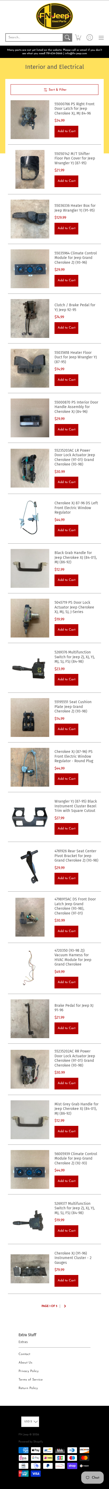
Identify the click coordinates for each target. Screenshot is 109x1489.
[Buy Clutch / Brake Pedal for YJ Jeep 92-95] (30, 318)
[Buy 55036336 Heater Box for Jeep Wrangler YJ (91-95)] (30, 219)
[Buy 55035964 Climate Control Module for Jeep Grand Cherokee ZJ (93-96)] (30, 268)
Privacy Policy (29, 1371)
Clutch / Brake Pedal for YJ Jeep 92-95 (74, 307)
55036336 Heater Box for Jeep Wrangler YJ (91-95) (75, 208)
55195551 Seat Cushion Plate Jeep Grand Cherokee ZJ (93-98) (73, 707)
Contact (24, 1354)
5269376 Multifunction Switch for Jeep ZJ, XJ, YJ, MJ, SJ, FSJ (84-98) (74, 657)
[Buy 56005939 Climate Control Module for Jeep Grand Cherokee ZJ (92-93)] (30, 1169)
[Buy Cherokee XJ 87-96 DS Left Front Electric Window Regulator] (30, 518)
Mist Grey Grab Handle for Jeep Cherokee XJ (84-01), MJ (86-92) (76, 1109)
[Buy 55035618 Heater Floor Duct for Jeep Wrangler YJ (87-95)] (30, 368)
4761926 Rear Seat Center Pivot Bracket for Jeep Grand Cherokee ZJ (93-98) (76, 856)
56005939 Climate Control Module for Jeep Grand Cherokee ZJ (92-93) (75, 1158)
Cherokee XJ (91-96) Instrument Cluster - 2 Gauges (73, 1258)
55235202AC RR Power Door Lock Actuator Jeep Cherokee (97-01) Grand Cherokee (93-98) (74, 1058)
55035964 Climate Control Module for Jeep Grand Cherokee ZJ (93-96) (75, 258)
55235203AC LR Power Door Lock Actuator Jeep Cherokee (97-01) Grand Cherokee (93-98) (74, 457)
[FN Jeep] (54, 16)
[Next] (64, 1307)
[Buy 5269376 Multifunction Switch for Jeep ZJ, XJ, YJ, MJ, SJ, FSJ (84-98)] (30, 667)
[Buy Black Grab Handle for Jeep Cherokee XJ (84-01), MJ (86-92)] (30, 568)
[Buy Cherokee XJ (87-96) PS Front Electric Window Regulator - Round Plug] (30, 767)
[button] (78, 37)
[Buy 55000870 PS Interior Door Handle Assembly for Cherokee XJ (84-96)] (30, 418)
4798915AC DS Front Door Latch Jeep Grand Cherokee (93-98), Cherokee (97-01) (75, 906)
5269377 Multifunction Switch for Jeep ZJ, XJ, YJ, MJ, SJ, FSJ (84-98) (74, 1208)
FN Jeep (24, 1434)
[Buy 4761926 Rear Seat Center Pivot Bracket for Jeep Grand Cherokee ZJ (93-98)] (30, 866)
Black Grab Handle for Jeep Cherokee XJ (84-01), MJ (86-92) (75, 557)
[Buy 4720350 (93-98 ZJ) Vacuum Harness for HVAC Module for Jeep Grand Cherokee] (30, 968)
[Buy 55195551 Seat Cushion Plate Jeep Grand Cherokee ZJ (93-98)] (30, 717)
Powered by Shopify (31, 1441)
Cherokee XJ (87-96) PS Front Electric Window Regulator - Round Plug (73, 756)
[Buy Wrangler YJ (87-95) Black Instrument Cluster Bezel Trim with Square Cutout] (30, 817)
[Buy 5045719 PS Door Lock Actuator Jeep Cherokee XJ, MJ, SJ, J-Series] (30, 618)
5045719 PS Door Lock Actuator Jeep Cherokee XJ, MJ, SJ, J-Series (74, 607)
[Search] (67, 37)
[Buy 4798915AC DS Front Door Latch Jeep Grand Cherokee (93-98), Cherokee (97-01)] (30, 917)
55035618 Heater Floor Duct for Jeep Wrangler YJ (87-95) (75, 357)
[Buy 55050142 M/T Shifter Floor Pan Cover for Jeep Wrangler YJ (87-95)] (30, 169)
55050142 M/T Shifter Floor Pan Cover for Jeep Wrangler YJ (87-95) (74, 158)
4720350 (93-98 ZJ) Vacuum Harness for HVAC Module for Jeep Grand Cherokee (72, 957)
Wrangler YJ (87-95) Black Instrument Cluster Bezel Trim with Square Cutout (75, 806)
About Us (25, 1362)
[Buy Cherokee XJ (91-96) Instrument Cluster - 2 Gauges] (30, 1268)
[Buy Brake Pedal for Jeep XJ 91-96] (30, 1018)
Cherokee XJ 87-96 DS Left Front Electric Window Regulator (76, 508)
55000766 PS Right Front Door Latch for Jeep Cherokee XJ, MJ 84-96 (74, 109)
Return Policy (28, 1388)
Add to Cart (66, 131)
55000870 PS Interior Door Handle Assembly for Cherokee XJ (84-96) (76, 407)
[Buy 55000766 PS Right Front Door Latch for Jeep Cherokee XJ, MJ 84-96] (30, 119)
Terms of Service (31, 1379)
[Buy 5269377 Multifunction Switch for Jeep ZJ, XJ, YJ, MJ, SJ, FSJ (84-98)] (30, 1219)
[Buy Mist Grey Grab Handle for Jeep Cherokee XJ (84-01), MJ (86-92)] (30, 1119)
